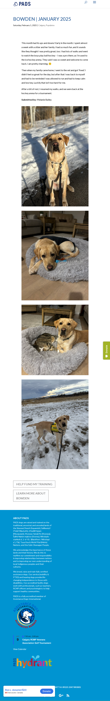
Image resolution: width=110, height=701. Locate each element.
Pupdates (50, 25)
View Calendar (19, 649)
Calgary (41, 25)
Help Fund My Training (34, 484)
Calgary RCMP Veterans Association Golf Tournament (36, 641)
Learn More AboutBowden (31, 496)
